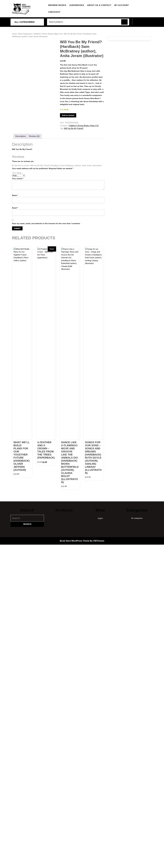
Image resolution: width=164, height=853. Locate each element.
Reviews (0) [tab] (34, 136)
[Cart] (143, 23)
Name (15, 195)
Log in (100, 518)
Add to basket (68, 115)
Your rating (17, 173)
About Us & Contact (99, 5)
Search (124, 22)
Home (14, 34)
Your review (17, 179)
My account (121, 5)
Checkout (54, 12)
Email (15, 208)
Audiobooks (76, 5)
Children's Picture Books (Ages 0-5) (47, 34)
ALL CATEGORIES (24, 22)
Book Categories (25, 34)
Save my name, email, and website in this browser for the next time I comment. (46, 223)
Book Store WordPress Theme (74, 541)
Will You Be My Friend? (73, 128)
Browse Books (57, 5)
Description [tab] (20, 136)
